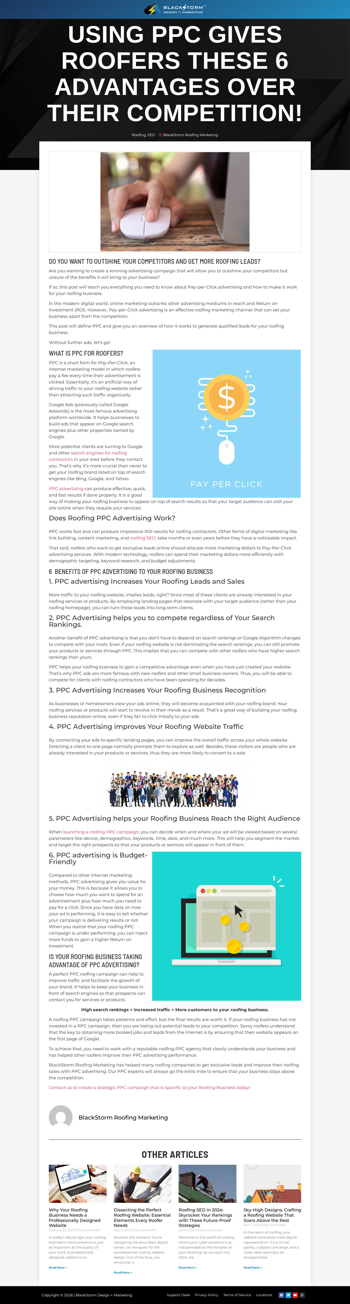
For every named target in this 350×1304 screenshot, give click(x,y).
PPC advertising (66, 488)
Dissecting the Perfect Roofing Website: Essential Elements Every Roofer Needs (142, 1217)
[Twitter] (288, 1295)
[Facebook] (281, 1295)
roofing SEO (142, 538)
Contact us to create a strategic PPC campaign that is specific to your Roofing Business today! (149, 1087)
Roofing (139, 135)
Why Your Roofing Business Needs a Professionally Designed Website (74, 1217)
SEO (151, 135)
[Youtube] (295, 1295)
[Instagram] (302, 1295)
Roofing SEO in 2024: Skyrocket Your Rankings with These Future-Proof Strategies (205, 1217)
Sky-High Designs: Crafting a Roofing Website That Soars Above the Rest (272, 1215)
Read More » (58, 1267)
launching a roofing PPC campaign (101, 832)
